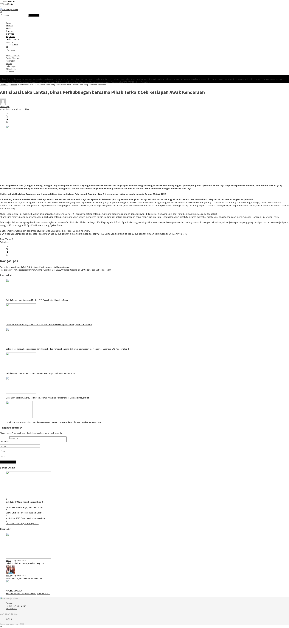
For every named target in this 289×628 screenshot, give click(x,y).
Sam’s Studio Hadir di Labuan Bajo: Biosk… (25, 512)
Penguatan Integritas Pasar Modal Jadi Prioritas (239, 79)
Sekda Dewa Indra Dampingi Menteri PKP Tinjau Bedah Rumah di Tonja (37, 300)
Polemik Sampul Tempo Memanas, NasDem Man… (28, 593)
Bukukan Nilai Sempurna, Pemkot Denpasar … (26, 563)
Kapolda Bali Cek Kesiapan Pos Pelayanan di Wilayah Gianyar (34, 267)
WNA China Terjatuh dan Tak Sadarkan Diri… (25, 578)
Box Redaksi (11, 608)
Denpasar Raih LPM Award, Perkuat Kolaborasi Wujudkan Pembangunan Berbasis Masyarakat (47, 397)
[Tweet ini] (7, 116)
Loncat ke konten (8, 1)
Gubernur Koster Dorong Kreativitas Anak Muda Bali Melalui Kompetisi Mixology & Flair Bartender (49, 324)
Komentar (4, 441)
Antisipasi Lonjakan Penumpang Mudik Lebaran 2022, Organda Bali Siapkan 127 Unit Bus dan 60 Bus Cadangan (55, 269)
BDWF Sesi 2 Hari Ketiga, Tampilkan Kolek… (25, 507)
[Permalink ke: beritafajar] (3, 103)
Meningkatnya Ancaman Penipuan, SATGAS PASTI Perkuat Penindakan (120, 82)
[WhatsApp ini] (7, 122)
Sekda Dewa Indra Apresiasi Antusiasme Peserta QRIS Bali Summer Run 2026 (40, 373)
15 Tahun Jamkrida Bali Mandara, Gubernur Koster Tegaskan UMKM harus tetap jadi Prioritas (176, 79)
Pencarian (34, 15)
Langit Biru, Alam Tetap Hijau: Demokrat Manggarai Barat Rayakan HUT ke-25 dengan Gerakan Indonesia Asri (53, 422)
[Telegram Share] (7, 119)
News (8, 560)
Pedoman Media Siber (16, 605)
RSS (10, 619)
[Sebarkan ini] (7, 114)
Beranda (10, 603)
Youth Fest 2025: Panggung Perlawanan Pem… (26, 518)
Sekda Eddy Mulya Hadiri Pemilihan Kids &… (25, 501)
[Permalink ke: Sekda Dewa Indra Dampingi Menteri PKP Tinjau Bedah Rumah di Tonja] (21, 295)
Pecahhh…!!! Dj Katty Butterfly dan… (22, 523)
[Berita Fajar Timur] (9, 9)
